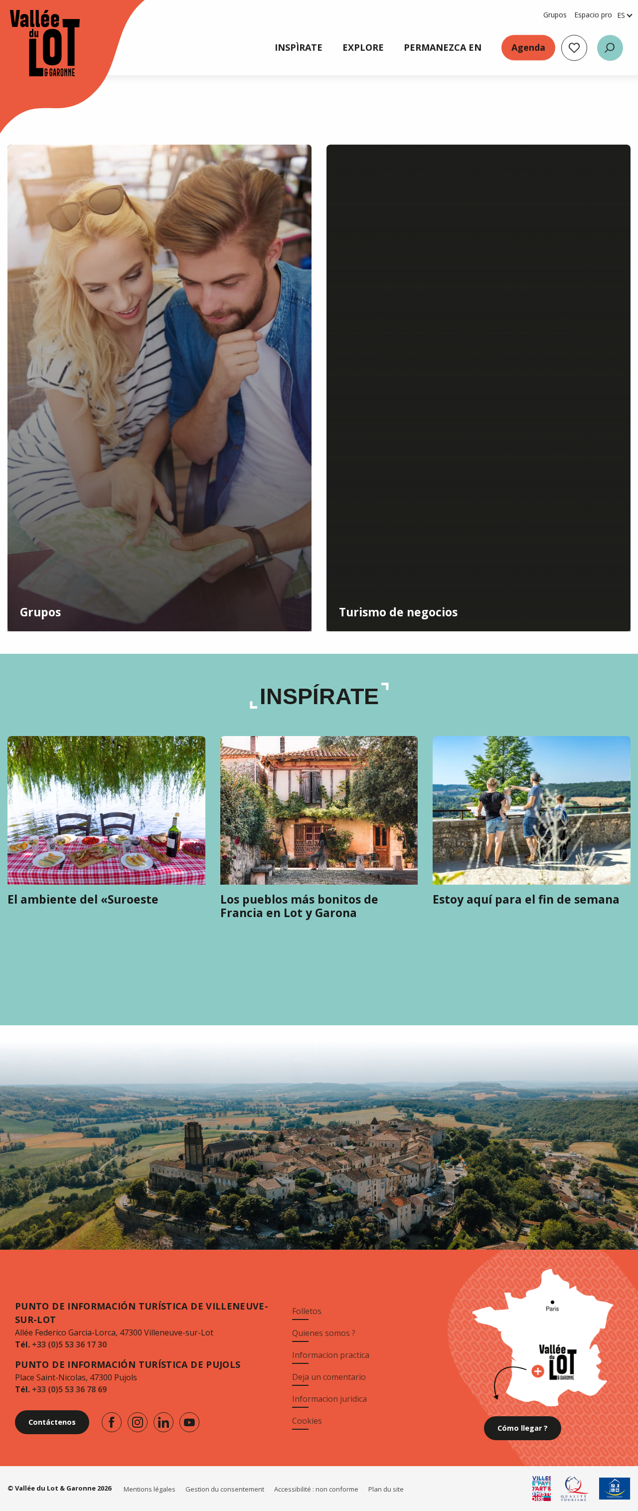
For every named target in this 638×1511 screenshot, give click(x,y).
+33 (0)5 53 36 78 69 (69, 1389)
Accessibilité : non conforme (316, 1489)
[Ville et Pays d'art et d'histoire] (541, 1488)
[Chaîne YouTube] (189, 1422)
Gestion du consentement (224, 1489)
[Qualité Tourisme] (575, 1488)
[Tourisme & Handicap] (615, 1489)
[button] (610, 48)
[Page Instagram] (138, 1422)
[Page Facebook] (112, 1422)
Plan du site (386, 1489)
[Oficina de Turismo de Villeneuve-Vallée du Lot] (35, 43)
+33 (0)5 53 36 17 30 (69, 1344)
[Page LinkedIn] (163, 1422)
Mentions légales (149, 1489)
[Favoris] (574, 48)
